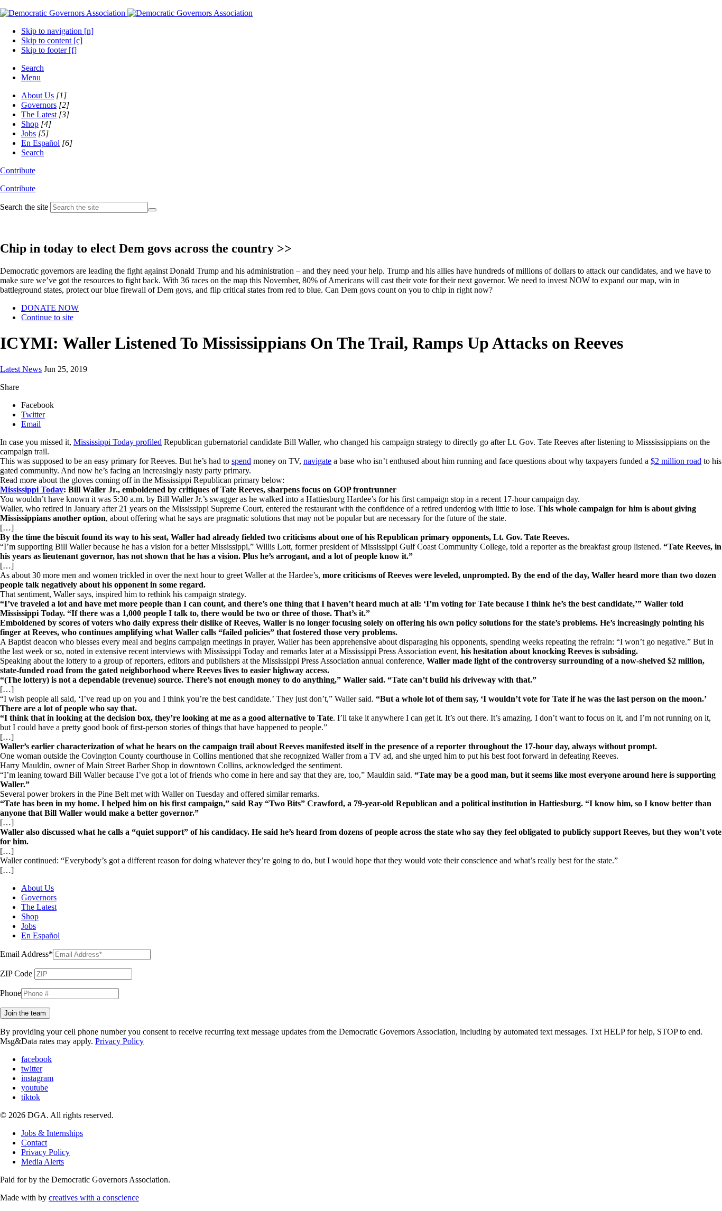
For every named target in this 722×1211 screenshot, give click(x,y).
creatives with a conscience (94, 1197)
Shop (30, 123)
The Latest (39, 114)
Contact (34, 1142)
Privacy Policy (119, 1041)
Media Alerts (42, 1161)
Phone (10, 993)
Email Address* (26, 953)
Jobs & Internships (52, 1133)
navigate (317, 461)
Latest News (21, 369)
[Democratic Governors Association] (126, 12)
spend (241, 461)
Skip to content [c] (51, 40)
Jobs (28, 133)
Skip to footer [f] (49, 49)
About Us (37, 95)
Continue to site (47, 317)
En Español (40, 142)
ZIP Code (16, 973)
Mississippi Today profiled (117, 441)
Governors (39, 104)
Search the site (24, 206)
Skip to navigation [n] (57, 30)
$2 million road (676, 461)
